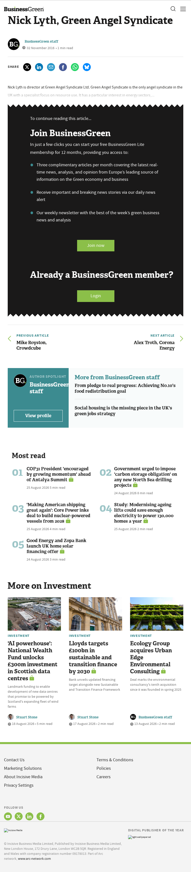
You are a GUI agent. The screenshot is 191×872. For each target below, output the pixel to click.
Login (96, 296)
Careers (103, 777)
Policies (103, 768)
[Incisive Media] (13, 829)
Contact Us (14, 760)
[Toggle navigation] (181, 9)
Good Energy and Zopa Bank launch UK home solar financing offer (56, 546)
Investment (19, 635)
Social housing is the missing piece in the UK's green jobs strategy (123, 411)
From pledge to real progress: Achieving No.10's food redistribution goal (125, 388)
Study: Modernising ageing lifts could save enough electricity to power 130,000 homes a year (144, 513)
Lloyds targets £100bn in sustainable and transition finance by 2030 (93, 657)
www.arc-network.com (34, 858)
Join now (95, 245)
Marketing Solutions (23, 768)
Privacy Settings (19, 785)
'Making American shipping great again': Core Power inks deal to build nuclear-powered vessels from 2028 (58, 513)
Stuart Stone (26, 717)
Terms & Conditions (114, 760)
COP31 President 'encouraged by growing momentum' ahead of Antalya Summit (59, 474)
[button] (173, 9)
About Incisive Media (23, 777)
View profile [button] (38, 416)
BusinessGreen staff (41, 41)
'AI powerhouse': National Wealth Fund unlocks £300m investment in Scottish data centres (32, 661)
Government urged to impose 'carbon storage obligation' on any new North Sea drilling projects (145, 477)
